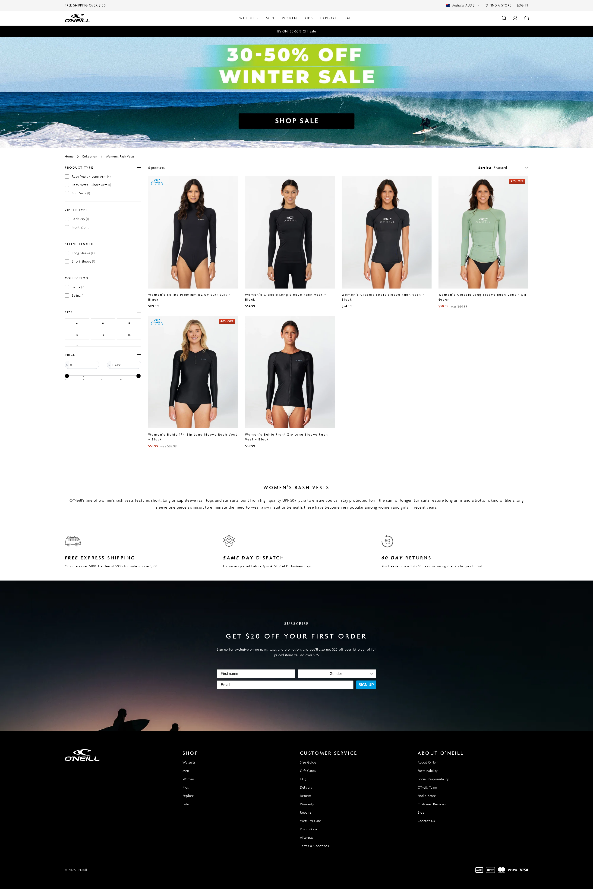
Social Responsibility (433, 779)
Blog (421, 812)
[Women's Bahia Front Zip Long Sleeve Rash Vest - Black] (290, 372)
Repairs (305, 812)
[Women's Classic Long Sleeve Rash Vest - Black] (290, 232)
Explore (188, 795)
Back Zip (80, 219)
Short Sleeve (83, 261)
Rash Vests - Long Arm (91, 176)
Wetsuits (189, 762)
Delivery (306, 787)
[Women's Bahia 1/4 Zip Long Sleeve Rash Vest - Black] (193, 372)
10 (77, 335)
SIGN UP (366, 685)
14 (129, 335)
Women (188, 779)
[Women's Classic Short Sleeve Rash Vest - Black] (387, 232)
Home (69, 156)
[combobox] (335, 674)
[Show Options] (371, 674)
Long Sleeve (83, 253)
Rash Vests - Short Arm (91, 185)
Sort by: (484, 167)
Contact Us (426, 820)
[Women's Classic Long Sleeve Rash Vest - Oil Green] (483, 232)
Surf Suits (81, 193)
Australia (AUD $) (463, 5)
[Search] (504, 18)
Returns (305, 795)
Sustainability (428, 770)
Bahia (78, 287)
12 (102, 335)
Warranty (307, 804)
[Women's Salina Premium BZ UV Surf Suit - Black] (193, 232)
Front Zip (80, 227)
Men (186, 770)
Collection (89, 156)
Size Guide (308, 762)
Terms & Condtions (314, 846)
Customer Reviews (432, 804)
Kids (186, 787)
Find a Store (427, 795)
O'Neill (82, 870)
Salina (78, 295)
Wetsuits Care (310, 820)
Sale (186, 804)
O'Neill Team (427, 787)
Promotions (308, 829)
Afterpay (307, 837)
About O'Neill (428, 762)
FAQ (303, 779)
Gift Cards (308, 770)
